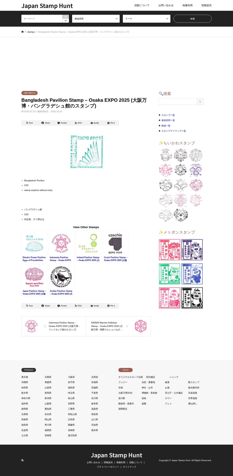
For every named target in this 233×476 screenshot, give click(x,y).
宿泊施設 (150, 377)
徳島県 (24, 425)
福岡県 (48, 430)
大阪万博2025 (29, 93)
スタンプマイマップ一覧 (174, 131)
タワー (168, 398)
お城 (167, 387)
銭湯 (167, 382)
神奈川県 (25, 398)
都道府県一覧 (168, 120)
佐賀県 (24, 430)
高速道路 (192, 393)
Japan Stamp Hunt (116, 455)
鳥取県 (94, 414)
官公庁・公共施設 (174, 393)
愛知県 (48, 409)
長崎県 (71, 430)
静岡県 (24, 409)
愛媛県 (71, 425)
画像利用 (187, 5)
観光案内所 (193, 387)
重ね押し (192, 403)
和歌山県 (72, 414)
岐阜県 (94, 403)
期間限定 (122, 409)
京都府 (48, 377)
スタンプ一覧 (168, 115)
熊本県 (94, 430)
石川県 (94, 398)
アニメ (168, 403)
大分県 (24, 435)
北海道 (94, 377)
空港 (120, 387)
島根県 (24, 419)
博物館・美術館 (149, 393)
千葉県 (94, 393)
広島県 (71, 419)
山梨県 (48, 403)
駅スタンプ (193, 382)
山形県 (48, 387)
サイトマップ (129, 467)
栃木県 (24, 393)
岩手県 (71, 382)
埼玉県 (71, 393)
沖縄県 (24, 382)
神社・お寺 (147, 387)
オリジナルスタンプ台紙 (130, 377)
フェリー (122, 382)
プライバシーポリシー (108, 467)
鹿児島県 (72, 435)
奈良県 (48, 414)
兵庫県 (24, 414)
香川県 (48, 425)
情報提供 (206, 5)
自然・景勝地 (148, 382)
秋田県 (24, 387)
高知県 (94, 425)
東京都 (24, 377)
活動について (141, 5)
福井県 (24, 403)
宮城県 (94, 382)
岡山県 (48, 419)
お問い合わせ (166, 5)
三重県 (71, 409)
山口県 (94, 419)
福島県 (71, 387)
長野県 (71, 403)
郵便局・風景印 (126, 403)
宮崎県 (48, 435)
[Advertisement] (116, 61)
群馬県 (48, 393)
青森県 (48, 382)
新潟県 (48, 398)
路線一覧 (166, 125)
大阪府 (71, 377)
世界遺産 (192, 398)
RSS (22, 460)
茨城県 (94, 387)
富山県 (71, 398)
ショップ (173, 377)
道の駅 (121, 398)
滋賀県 (94, 409)
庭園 (144, 403)
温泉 (144, 398)
